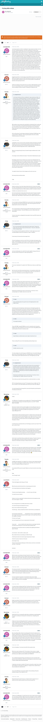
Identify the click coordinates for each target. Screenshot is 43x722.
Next (8, 42)
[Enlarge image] (31, 452)
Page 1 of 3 (14, 42)
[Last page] (10, 42)
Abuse (12, 12)
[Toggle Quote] (13, 94)
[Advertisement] (21, 26)
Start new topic (38, 16)
